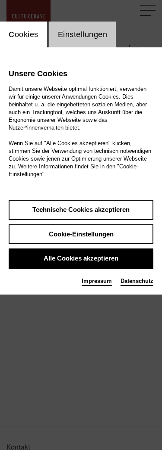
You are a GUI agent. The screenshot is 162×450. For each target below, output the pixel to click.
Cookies (23, 34)
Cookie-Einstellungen (81, 234)
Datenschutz (137, 281)
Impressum (97, 281)
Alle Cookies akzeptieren (81, 258)
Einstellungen (83, 34)
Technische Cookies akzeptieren (81, 209)
